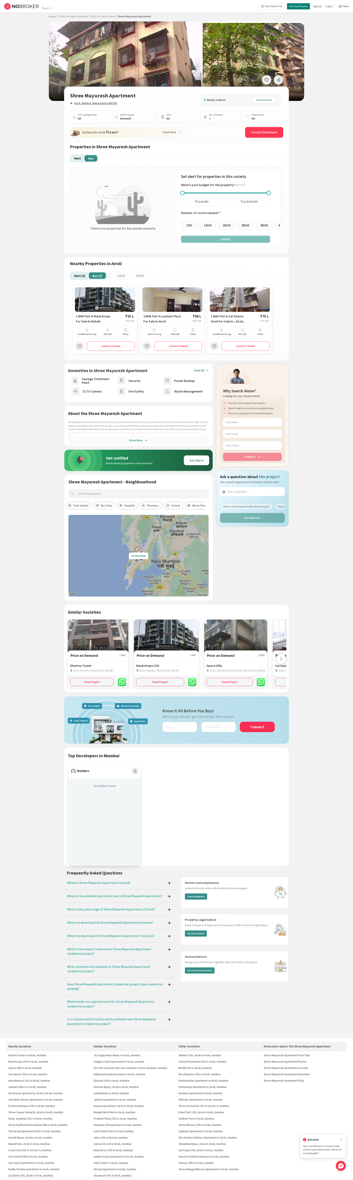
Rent (45, 8)
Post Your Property (298, 6)
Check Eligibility (196, 896)
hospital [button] (129, 505)
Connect (250, 456)
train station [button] (80, 505)
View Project (92, 682)
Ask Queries (252, 518)
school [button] (175, 505)
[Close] (341, 1140)
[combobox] (142, 494)
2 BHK (139, 276)
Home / (53, 16)
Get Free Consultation (199, 970)
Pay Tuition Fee (273, 6)
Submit (225, 239)
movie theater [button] (201, 505)
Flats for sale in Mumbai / (74, 16)
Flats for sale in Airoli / (103, 16)
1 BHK (121, 276)
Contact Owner (111, 346)
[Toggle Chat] (341, 1166)
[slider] (182, 193)
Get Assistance (195, 933)
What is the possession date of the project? (246, 506)
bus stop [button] (106, 505)
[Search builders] (135, 771)
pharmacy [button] (153, 505)
